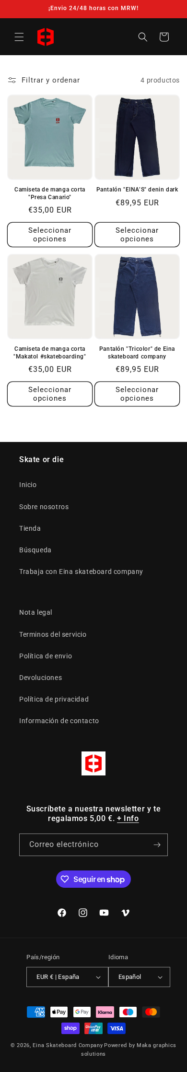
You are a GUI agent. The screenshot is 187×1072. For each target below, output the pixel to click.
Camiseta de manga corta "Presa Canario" (49, 193)
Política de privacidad (54, 699)
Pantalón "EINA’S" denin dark (137, 189)
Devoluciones (40, 677)
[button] (19, 37)
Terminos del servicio (53, 634)
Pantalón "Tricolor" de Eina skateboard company (137, 352)
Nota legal (35, 612)
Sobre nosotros (44, 507)
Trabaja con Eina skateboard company (81, 571)
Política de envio (45, 656)
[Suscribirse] (156, 845)
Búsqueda (35, 550)
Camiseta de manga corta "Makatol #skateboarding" (49, 352)
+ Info (128, 818)
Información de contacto (59, 721)
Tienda (30, 528)
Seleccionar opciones (49, 234)
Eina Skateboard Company (68, 1045)
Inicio (28, 484)
